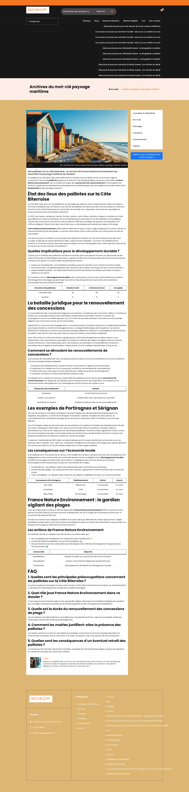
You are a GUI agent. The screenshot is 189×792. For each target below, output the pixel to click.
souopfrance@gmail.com (44, 733)
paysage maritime (113, 165)
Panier (109, 749)
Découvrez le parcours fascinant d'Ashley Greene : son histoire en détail (137, 725)
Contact (110, 711)
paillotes (102, 165)
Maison (136, 146)
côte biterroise (68, 165)
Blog (108, 701)
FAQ (108, 730)
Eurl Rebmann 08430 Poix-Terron (47, 722)
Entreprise (137, 133)
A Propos (110, 697)
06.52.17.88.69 (38, 727)
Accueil (114, 89)
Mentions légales (113, 740)
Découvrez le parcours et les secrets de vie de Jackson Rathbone (134, 721)
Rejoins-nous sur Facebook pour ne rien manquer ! (146, 155)
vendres (124, 165)
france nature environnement (86, 165)
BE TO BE (137, 120)
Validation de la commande (118, 773)
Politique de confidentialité (117, 759)
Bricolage (137, 126)
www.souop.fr (48, 670)
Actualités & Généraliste (144, 113)
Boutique (110, 706)
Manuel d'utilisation (114, 735)
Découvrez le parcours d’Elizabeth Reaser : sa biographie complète (135, 716)
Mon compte (112, 745)
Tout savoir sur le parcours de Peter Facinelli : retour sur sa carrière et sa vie (139, 769)
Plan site (110, 754)
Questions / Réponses (115, 764)
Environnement (34, 113)
